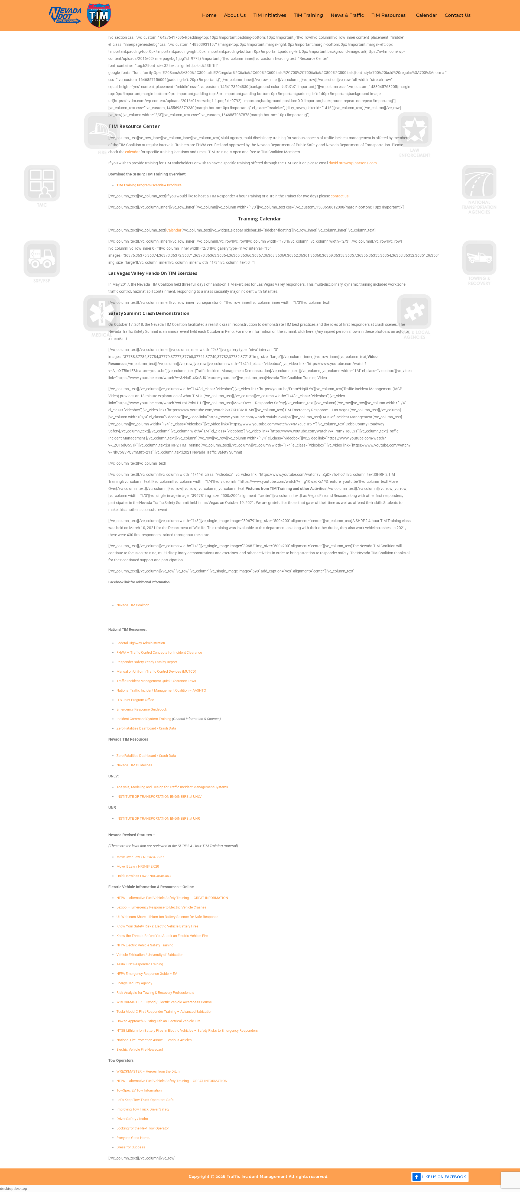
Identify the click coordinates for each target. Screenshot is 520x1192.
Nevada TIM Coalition (132, 605)
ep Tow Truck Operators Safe (151, 1100)
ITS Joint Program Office (135, 700)
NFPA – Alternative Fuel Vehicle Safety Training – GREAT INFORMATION (172, 898)
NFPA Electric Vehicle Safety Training (144, 945)
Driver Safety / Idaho (132, 1119)
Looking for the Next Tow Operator (142, 1128)
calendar (132, 152)
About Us (235, 15)
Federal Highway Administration (140, 643)
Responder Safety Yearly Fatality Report (146, 662)
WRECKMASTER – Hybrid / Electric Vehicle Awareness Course (164, 1002)
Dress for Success (130, 1147)
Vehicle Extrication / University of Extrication (149, 955)
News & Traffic (347, 15)
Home (209, 15)
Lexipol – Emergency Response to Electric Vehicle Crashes (161, 907)
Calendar (426, 15)
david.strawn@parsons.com (353, 163)
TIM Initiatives (269, 15)
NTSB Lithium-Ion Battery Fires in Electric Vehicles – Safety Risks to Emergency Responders (187, 1030)
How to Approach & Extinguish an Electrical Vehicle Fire (158, 1021)
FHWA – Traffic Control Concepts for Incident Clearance (159, 652)
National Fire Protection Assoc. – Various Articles (154, 1040)
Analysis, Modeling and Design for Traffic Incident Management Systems (172, 787)
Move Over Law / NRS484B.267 (140, 857)
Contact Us (458, 15)
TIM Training (308, 15)
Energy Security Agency (134, 983)
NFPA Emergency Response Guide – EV (146, 974)
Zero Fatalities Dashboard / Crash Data (146, 728)
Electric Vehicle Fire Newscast (139, 1049)
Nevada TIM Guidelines (134, 765)
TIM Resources (389, 15)
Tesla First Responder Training (139, 964)
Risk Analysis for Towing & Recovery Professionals (155, 993)
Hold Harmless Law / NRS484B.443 (143, 876)
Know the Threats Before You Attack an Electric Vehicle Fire (162, 936)
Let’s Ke (122, 1100)
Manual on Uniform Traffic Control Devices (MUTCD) (156, 671)
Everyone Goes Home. (133, 1138)
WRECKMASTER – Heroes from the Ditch (148, 1071)
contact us (340, 196)
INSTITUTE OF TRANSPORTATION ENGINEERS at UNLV (159, 796)
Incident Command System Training (143, 719)
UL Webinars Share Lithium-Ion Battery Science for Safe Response (167, 917)
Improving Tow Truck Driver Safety (142, 1109)
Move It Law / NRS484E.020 (137, 866)
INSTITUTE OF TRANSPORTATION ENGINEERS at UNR (158, 818)
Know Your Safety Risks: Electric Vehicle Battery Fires (157, 926)
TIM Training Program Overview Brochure (148, 185)
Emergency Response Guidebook (141, 709)
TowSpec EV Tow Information (139, 1090)
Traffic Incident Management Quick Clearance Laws (156, 681)
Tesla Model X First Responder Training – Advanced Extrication (164, 1011)
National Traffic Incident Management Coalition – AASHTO (161, 690)
